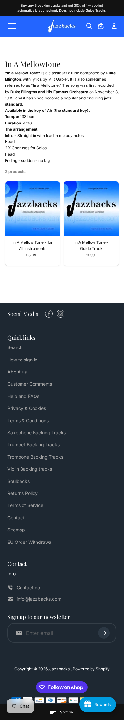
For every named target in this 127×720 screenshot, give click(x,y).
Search (14, 347)
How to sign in (22, 359)
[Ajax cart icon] (101, 26)
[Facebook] (49, 314)
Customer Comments (29, 383)
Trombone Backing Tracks (35, 457)
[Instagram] (60, 314)
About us (17, 371)
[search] (89, 26)
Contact (15, 517)
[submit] (104, 633)
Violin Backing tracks (29, 469)
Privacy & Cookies (26, 408)
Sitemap (16, 529)
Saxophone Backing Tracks (36, 432)
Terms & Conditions (28, 420)
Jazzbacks (60, 668)
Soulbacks (18, 481)
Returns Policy (22, 493)
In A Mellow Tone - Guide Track (91, 245)
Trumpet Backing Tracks (33, 444)
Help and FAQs (23, 396)
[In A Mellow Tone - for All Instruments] (32, 208)
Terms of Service (25, 505)
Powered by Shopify (91, 668)
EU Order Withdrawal (29, 542)
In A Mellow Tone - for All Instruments (32, 245)
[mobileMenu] (12, 26)
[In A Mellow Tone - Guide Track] (91, 208)
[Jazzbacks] (62, 26)
